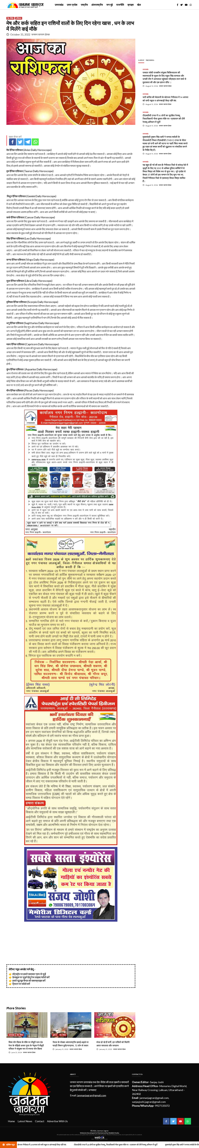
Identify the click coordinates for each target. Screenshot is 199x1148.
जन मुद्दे (109, 4)
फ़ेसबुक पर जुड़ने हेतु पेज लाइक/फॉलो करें (31, 977)
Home (11, 1121)
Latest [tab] (141, 60)
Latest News (25, 1121)
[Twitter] (20, 141)
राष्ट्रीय (84, 4)
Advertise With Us (57, 1121)
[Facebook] (12, 141)
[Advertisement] (70, 943)
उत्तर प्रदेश (72, 4)
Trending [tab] (150, 60)
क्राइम (130, 4)
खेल (139, 4)
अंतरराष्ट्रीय (97, 4)
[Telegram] (27, 141)
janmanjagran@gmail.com (91, 1095)
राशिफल (18, 18)
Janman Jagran (103, 1131)
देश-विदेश (10, 18)
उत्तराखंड (59, 4)
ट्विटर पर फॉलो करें (21, 983)
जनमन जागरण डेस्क (40, 34)
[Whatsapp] (35, 141)
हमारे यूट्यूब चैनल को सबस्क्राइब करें (28, 980)
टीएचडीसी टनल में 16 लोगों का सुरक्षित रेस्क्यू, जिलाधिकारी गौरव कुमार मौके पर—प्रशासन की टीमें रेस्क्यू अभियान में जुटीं (164, 118)
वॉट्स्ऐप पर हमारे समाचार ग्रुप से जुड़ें (29, 974)
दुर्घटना (55, 1035)
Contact (39, 1121)
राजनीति (120, 4)
